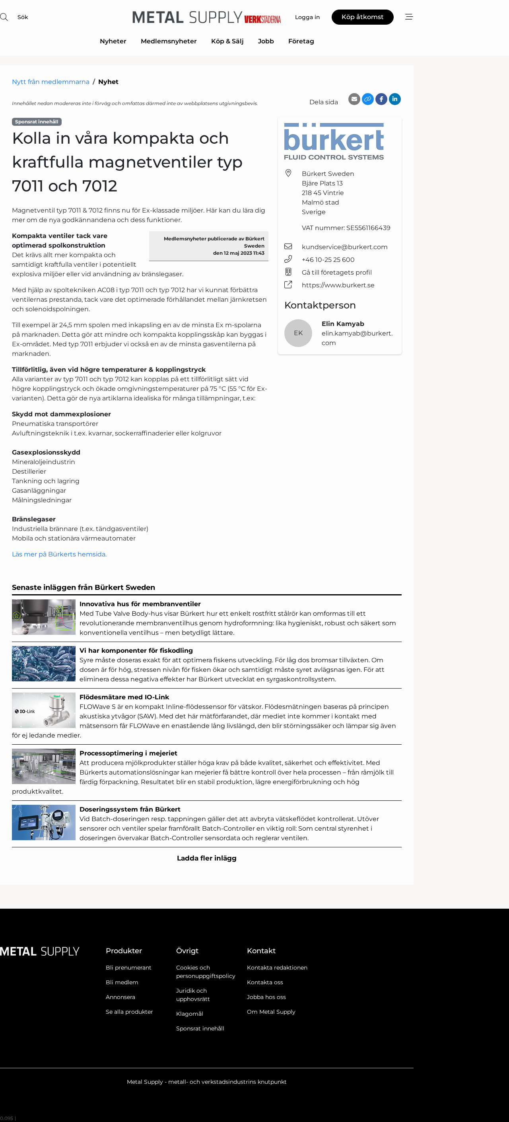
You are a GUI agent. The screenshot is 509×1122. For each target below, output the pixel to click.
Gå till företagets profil (337, 272)
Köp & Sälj (227, 41)
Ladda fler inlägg (207, 858)
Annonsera (120, 997)
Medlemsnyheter (169, 41)
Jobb (266, 41)
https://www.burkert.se (338, 285)
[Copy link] (368, 99)
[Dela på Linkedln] (395, 99)
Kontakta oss (265, 982)
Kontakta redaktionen (277, 967)
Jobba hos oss (266, 997)
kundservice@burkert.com (345, 247)
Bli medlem (122, 982)
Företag (301, 41)
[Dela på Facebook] (381, 99)
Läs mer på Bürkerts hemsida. (59, 554)
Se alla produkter (129, 1011)
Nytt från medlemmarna (50, 82)
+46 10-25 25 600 (328, 259)
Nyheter (113, 41)
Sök (22, 17)
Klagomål (189, 1013)
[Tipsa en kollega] (354, 99)
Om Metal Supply (271, 1011)
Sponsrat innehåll (200, 1028)
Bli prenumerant (129, 967)
